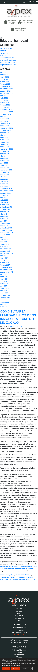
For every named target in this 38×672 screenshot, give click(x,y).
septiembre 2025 (6, 93)
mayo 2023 (4, 140)
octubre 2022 (5, 151)
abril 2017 (3, 260)
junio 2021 (4, 179)
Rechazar (15, 668)
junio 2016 (4, 277)
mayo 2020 (4, 202)
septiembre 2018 (6, 232)
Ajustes (25, 668)
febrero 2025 (5, 105)
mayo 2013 (4, 293)
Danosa (19, 611)
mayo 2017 (4, 258)
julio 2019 (3, 214)
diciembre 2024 (6, 109)
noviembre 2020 (6, 191)
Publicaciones (19, 655)
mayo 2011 (4, 307)
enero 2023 (4, 147)
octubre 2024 (5, 114)
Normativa (4, 53)
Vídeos (19, 657)
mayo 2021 (4, 181)
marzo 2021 (4, 184)
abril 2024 (4, 121)
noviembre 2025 (6, 89)
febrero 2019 (5, 223)
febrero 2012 (5, 297)
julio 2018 (3, 237)
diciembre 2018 (6, 228)
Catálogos (19, 652)
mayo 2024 (4, 119)
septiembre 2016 (6, 272)
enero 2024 (4, 126)
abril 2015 (3, 286)
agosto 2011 (4, 302)
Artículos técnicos (19, 650)
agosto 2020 (5, 195)
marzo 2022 (4, 165)
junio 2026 (4, 75)
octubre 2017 (5, 251)
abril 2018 (3, 242)
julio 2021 (3, 177)
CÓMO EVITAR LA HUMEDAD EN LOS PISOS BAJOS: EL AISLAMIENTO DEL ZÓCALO (18, 317)
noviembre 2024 (6, 112)
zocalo (32, 580)
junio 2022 (4, 158)
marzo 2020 (4, 205)
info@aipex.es (19, 635)
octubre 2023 (5, 130)
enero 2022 (4, 168)
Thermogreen (19, 618)
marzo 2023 (4, 142)
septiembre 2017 (6, 253)
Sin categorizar (6, 48)
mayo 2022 (4, 161)
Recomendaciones (7, 62)
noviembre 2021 (6, 170)
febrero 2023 (5, 144)
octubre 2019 (5, 209)
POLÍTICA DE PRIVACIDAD (19, 640)
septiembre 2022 (6, 154)
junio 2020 (4, 200)
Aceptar (6, 668)
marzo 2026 (4, 82)
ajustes (17, 665)
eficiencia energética (24, 577)
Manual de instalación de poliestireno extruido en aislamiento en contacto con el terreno (18, 567)
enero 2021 (4, 186)
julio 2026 (4, 72)
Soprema (19, 616)
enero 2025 (4, 107)
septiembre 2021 (6, 174)
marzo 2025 (4, 103)
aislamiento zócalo (7, 577)
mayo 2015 (4, 284)
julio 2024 (4, 116)
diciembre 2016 (6, 267)
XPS (27, 580)
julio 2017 (3, 256)
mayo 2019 (4, 219)
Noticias (3, 51)
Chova (19, 609)
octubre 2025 (5, 91)
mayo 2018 (4, 239)
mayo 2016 (4, 279)
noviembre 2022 (6, 149)
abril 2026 (4, 79)
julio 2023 (4, 135)
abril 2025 (4, 100)
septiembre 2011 (6, 300)
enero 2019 (4, 226)
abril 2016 (3, 281)
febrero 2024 (5, 123)
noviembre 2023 (6, 128)
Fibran (19, 613)
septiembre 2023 (6, 133)
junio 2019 (4, 216)
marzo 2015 (4, 288)
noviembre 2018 (6, 230)
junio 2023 (4, 137)
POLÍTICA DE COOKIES (19, 642)
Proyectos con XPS (7, 58)
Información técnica (8, 60)
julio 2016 (3, 274)
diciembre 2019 (6, 207)
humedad (4, 580)
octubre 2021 (5, 172)
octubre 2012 (5, 295)
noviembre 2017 (6, 249)
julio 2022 (4, 156)
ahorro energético (7, 575)
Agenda (3, 55)
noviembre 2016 (6, 270)
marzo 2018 (4, 244)
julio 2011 (3, 304)
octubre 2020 (5, 193)
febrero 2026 (5, 84)
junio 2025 (4, 98)
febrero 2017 (5, 265)
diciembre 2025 (6, 86)
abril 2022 (4, 163)
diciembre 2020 (6, 188)
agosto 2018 (5, 235)
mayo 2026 (4, 77)
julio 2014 (3, 290)
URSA (19, 620)
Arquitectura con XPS (8, 65)
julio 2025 (4, 96)
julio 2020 (4, 198)
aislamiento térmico (23, 575)
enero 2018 (4, 246)
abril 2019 (3, 221)
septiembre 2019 (6, 212)
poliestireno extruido (17, 580)
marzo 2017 (4, 263)
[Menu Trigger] (2, 2)
